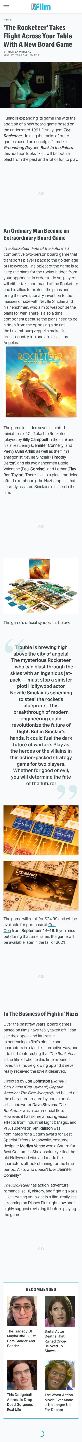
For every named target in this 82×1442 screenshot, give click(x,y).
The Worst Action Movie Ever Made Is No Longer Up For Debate (59, 1402)
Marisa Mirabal (19, 51)
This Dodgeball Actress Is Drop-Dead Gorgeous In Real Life (22, 1402)
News (7, 19)
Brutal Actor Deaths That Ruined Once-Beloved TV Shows (55, 1341)
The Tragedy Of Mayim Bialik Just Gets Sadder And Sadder (21, 1338)
